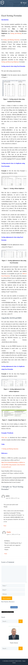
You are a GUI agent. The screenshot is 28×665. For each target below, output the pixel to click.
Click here (4, 437)
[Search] (21, 621)
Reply (5, 525)
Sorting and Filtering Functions (11, 40)
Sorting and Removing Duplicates (10, 62)
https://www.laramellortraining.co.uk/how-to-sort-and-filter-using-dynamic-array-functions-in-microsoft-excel (13, 464)
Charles (9, 532)
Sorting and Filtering (15, 33)
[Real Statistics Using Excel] (2, 2)
